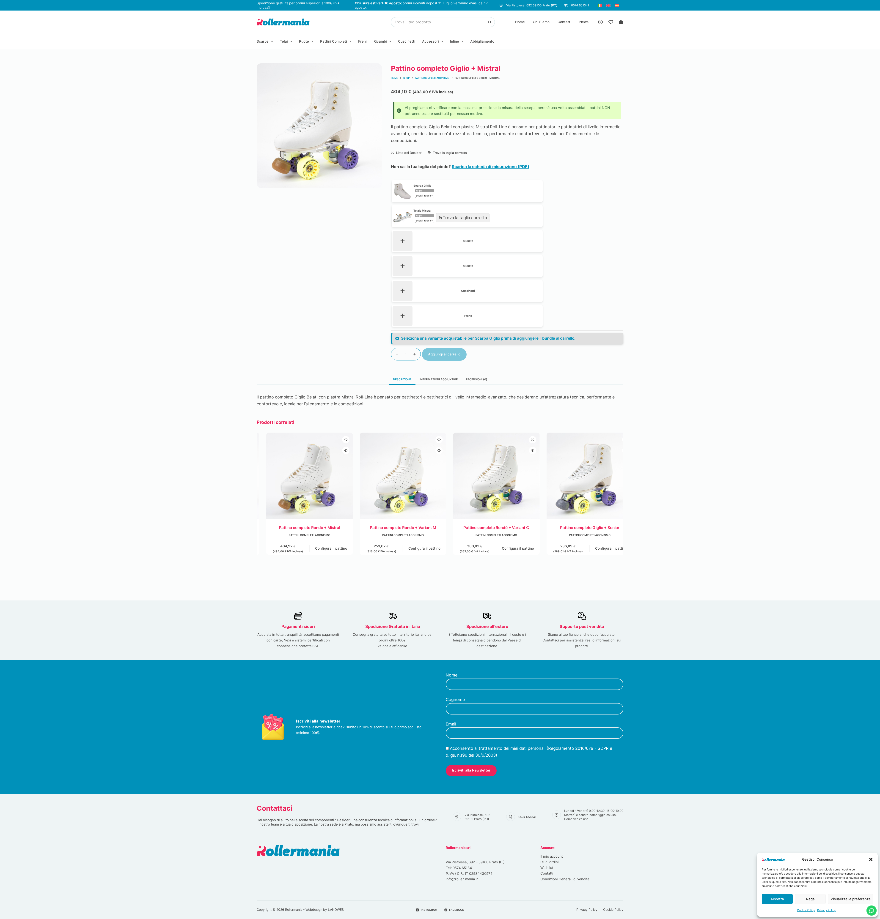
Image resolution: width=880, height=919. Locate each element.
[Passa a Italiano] (599, 5)
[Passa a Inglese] (608, 5)
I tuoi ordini (549, 862)
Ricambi (380, 41)
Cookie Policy (806, 910)
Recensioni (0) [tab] (476, 379)
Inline (454, 41)
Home (520, 22)
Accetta (777, 899)
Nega (810, 899)
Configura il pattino (321, 548)
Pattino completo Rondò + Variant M (393, 527)
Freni (362, 41)
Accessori (430, 41)
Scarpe (263, 41)
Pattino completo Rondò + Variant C (487, 527)
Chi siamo (541, 22)
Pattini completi (333, 41)
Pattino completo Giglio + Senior (580, 527)
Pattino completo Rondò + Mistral (299, 527)
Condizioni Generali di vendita (564, 879)
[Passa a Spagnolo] (617, 5)
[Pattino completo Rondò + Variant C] (486, 476)
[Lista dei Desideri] (610, 22)
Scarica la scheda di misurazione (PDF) (490, 166)
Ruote (304, 41)
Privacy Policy (826, 910)
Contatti (564, 22)
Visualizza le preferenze (850, 899)
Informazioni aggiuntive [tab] (439, 379)
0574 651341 (580, 5)
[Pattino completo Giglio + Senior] (580, 476)
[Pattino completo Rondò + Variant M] (393, 476)
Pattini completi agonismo (300, 535)
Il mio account (551, 856)
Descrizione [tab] (402, 379)
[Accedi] (600, 22)
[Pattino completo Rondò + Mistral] (300, 476)
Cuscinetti (406, 41)
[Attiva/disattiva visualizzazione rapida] (336, 450)
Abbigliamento (482, 41)
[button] (871, 859)
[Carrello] (621, 22)
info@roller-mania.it (462, 879)
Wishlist (546, 867)
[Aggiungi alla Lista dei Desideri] (336, 439)
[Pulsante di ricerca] (490, 22)
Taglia (419, 190)
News (583, 22)
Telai (284, 41)
